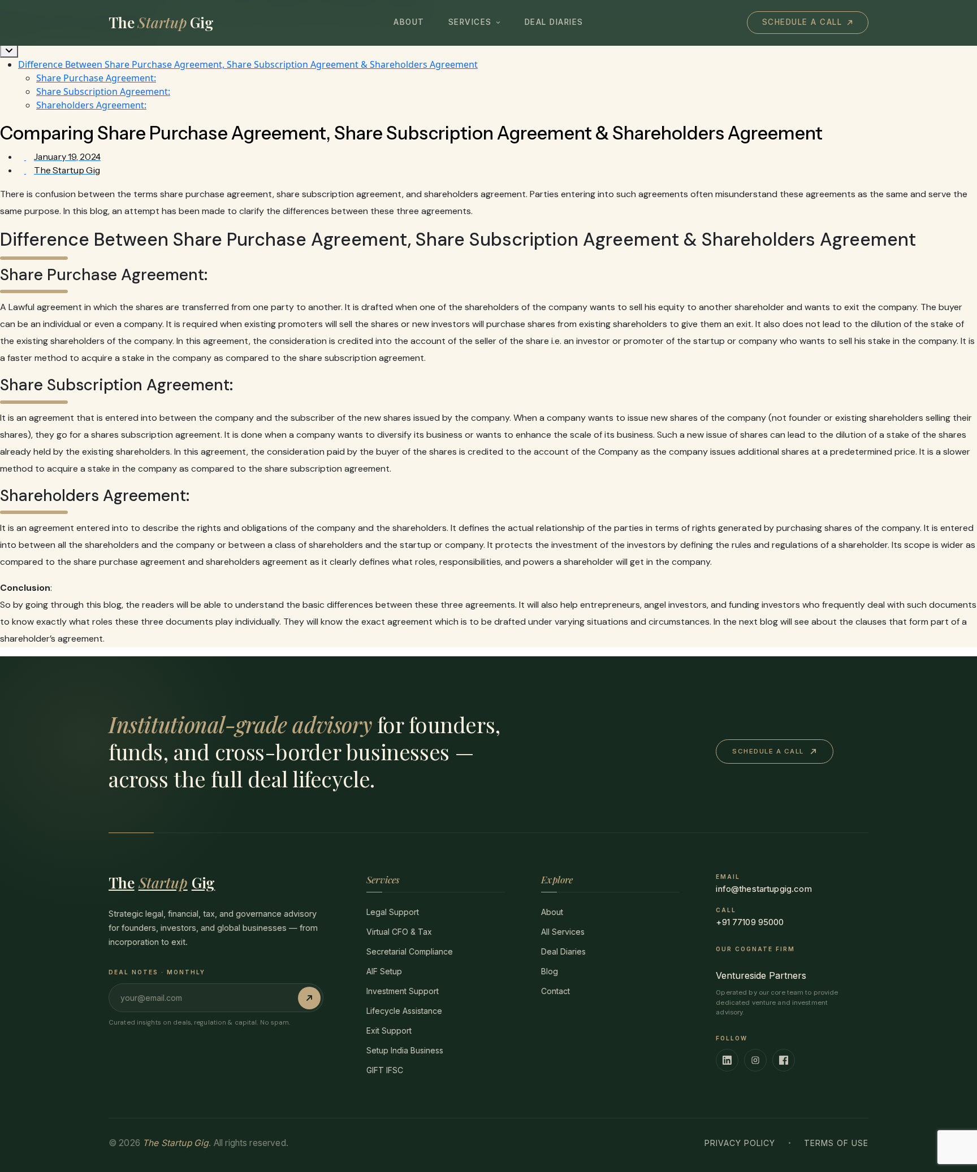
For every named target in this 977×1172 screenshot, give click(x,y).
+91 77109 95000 (750, 922)
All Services (563, 931)
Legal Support (392, 912)
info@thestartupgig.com (763, 888)
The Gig (161, 22)
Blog (549, 971)
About (409, 22)
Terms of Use (836, 1143)
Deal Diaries (554, 22)
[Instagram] (755, 1060)
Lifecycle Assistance (404, 1011)
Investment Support (402, 991)
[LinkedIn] (727, 1060)
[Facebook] (783, 1060)
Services (470, 22)
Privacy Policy (739, 1143)
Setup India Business (404, 1050)
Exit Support (389, 1030)
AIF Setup (384, 971)
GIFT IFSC (384, 1070)
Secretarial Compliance (409, 951)
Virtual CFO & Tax (399, 931)
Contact (555, 991)
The (162, 882)
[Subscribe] (309, 998)
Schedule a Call (802, 22)
